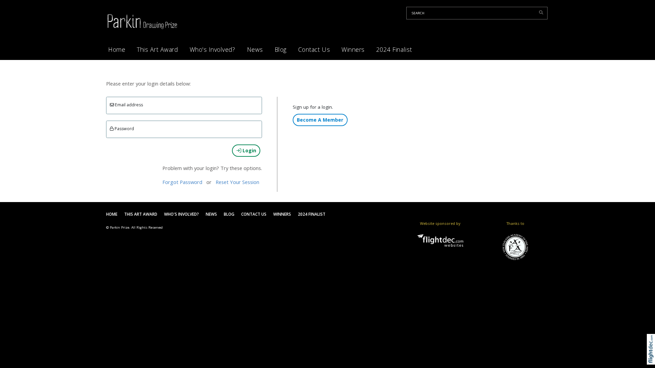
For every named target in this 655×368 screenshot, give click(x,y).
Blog (281, 49)
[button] (652, 358)
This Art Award (157, 49)
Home (116, 49)
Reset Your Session (237, 182)
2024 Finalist (394, 49)
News (255, 49)
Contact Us (314, 49)
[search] (542, 12)
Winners (353, 49)
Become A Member (320, 120)
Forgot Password (182, 182)
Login (248, 150)
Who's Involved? (212, 49)
